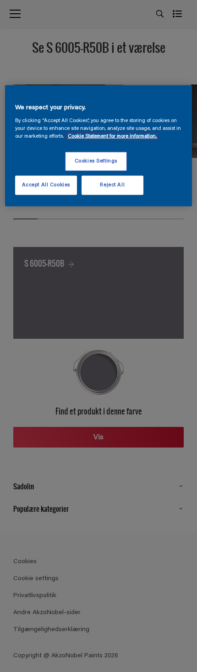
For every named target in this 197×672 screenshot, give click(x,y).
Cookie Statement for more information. (112, 136)
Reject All (112, 185)
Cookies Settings (96, 161)
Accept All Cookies (46, 185)
